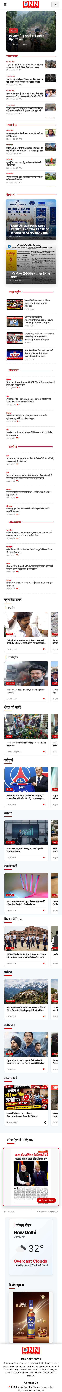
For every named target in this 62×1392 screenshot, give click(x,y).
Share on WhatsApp (48, 1212)
